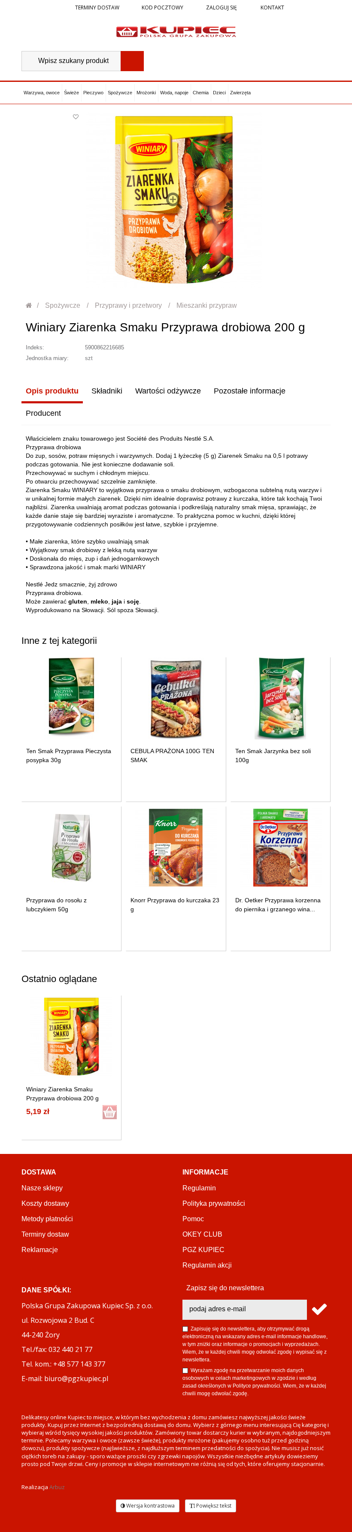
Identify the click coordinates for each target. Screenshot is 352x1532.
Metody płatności (47, 1219)
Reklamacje (39, 1249)
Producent (43, 413)
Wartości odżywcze (168, 391)
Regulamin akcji (207, 1265)
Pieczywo (93, 92)
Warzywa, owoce (42, 92)
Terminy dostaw (97, 7)
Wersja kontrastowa (150, 1505)
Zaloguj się (221, 7)
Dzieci (219, 92)
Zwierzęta (240, 92)
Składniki (106, 391)
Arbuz (57, 1487)
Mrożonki (146, 92)
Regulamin (199, 1188)
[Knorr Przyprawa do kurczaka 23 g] (176, 848)
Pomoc (193, 1219)
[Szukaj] (132, 61)
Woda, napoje (174, 92)
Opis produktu (52, 391)
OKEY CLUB (202, 1234)
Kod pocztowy (162, 7)
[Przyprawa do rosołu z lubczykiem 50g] (71, 848)
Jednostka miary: (47, 358)
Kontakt (271, 7)
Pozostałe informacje (249, 391)
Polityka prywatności (213, 1203)
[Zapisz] (319, 1310)
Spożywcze (120, 92)
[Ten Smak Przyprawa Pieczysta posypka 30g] (71, 698)
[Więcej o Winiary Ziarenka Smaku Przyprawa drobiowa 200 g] (71, 1037)
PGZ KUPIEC (203, 1249)
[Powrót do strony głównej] (29, 305)
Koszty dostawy (45, 1203)
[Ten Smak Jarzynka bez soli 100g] (281, 698)
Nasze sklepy (42, 1188)
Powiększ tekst (213, 1505)
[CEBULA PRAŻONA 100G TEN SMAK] (176, 698)
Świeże (71, 92)
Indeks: (35, 347)
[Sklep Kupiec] (176, 31)
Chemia (201, 92)
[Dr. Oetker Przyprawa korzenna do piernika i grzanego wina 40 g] (281, 848)
